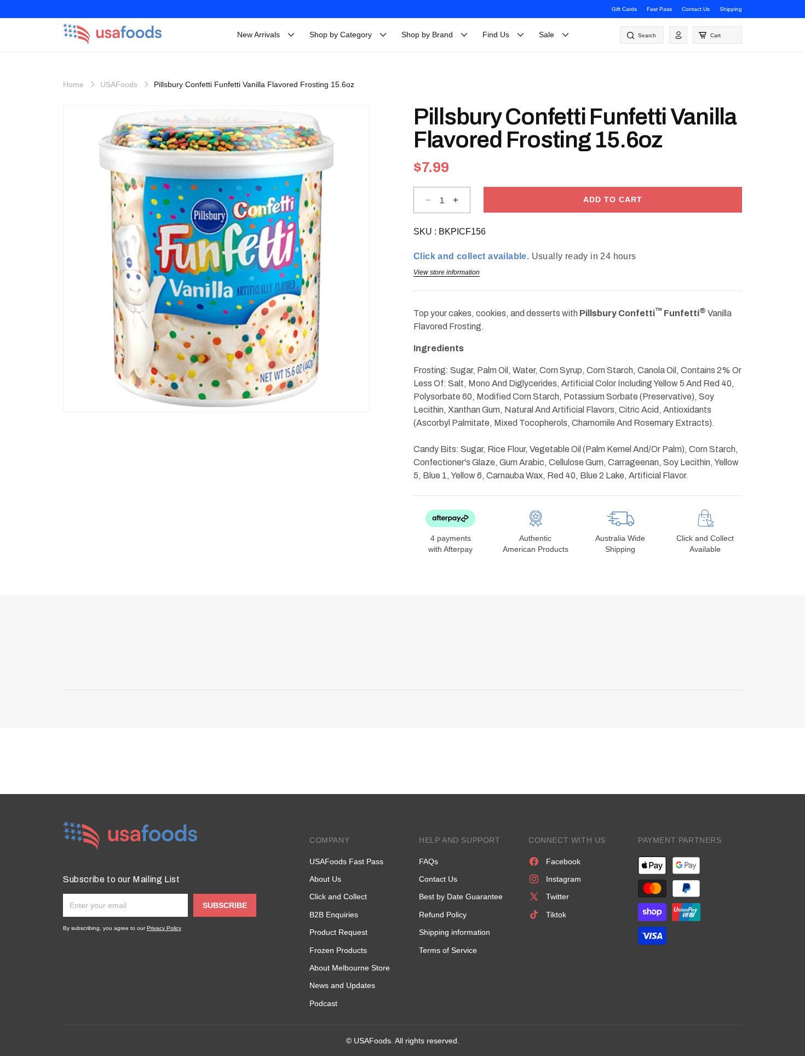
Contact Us (696, 9)
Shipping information (454, 932)
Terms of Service (448, 950)
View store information (446, 272)
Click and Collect (338, 896)
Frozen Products (338, 950)
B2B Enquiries (333, 914)
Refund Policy (443, 914)
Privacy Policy (164, 928)
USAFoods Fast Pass (346, 861)
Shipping (731, 9)
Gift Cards (624, 9)
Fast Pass (659, 9)
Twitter (557, 896)
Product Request (338, 932)
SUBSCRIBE (225, 905)
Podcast (323, 1003)
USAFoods (118, 84)
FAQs (428, 861)
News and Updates (342, 985)
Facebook (563, 861)
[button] (717, 35)
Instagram (563, 879)
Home (73, 84)
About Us (325, 879)
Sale (546, 34)
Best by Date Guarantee (461, 896)
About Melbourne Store (349, 967)
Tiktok (556, 914)
